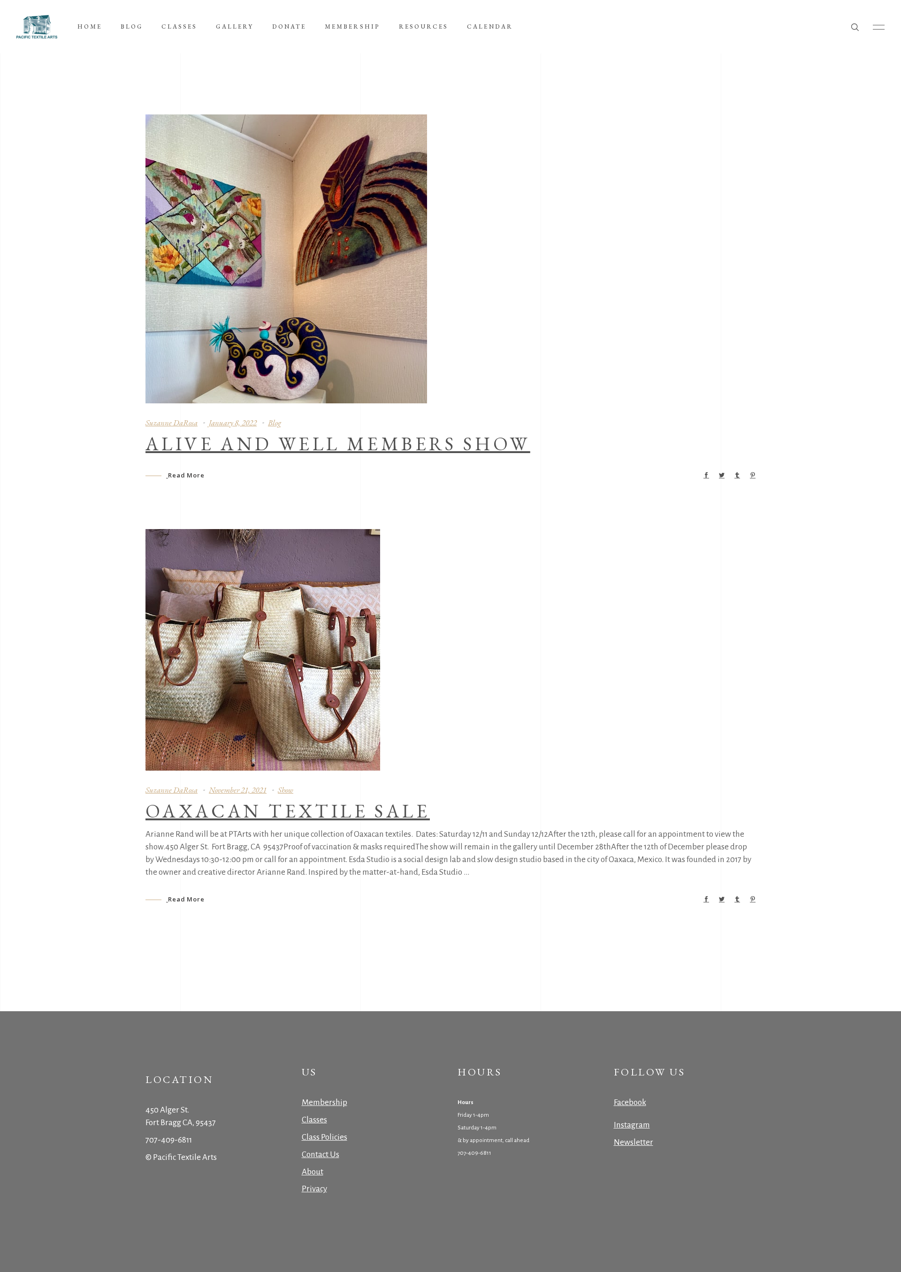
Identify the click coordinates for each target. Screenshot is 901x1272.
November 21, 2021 (238, 790)
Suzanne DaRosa (171, 422)
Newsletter (633, 1142)
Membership (324, 1102)
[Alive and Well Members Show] (286, 258)
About (312, 1171)
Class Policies (324, 1137)
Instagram (632, 1125)
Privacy (314, 1188)
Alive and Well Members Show (337, 444)
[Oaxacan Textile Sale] (262, 650)
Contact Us (320, 1154)
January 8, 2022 (233, 422)
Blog (274, 422)
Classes (314, 1119)
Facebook (630, 1102)
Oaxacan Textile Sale (287, 811)
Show (285, 790)
